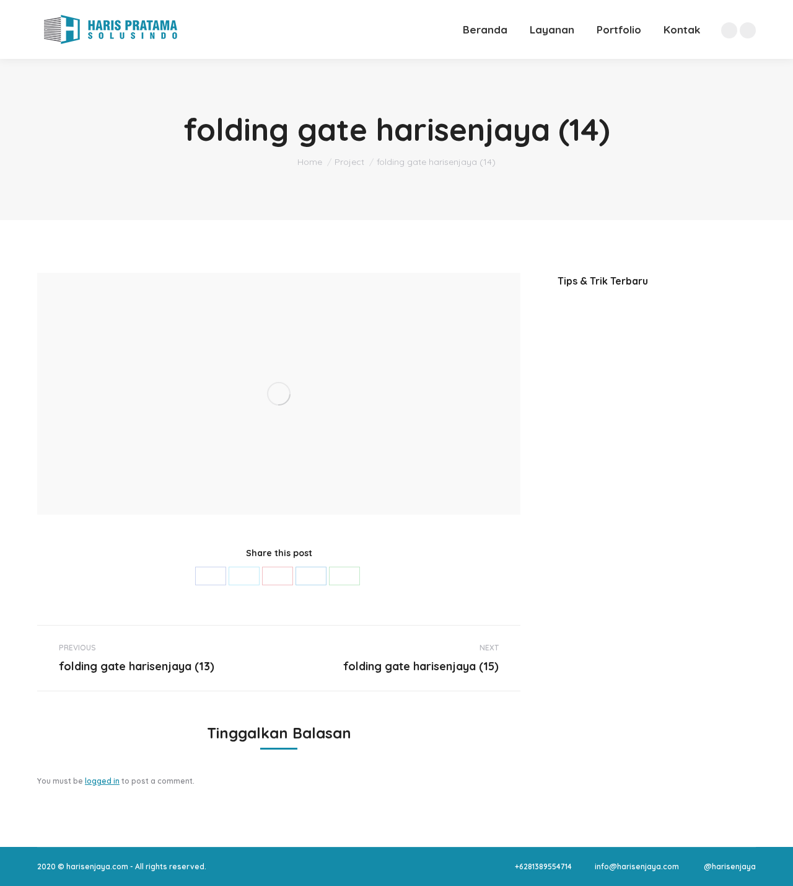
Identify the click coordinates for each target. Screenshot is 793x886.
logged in (102, 781)
